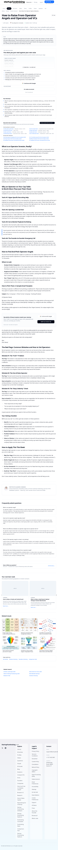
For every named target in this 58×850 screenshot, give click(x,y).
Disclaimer (34, 758)
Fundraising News (20, 825)
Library (4, 8)
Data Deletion (35, 795)
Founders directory (23, 659)
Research (19, 795)
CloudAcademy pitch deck (8, 128)
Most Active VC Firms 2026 (35, 671)
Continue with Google (30, 83)
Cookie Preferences (35, 798)
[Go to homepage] (14, 2)
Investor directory (13, 659)
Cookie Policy (35, 761)
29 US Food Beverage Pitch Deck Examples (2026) (39, 137)
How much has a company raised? (21, 787)
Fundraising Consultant (20, 820)
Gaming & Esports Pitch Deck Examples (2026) (12, 138)
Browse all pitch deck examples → (47, 122)
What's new (35, 818)
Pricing (35, 2)
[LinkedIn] (5, 748)
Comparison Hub (33, 659)
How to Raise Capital (20, 799)
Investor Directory (33, 675)
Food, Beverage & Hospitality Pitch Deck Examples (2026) (14, 137)
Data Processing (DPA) (36, 775)
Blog (18, 769)
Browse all (34, 815)
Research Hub (7, 675)
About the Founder (34, 811)
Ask (45, 8)
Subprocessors (36, 779)
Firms (18, 778)
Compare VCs (21, 775)
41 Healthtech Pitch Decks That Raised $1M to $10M (39, 140)
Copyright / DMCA (35, 771)
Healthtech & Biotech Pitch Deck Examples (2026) (39, 138)
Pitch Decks (15, 8)
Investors (19, 772)
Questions (41, 8)
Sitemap (34, 789)
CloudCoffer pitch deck (7, 130)
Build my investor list (46, 321)
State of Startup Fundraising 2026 (12, 673)
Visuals (35, 8)
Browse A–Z (20, 792)
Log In (41, 2)
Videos (20, 8)
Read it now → (6, 606)
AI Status (34, 805)
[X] (2, 748)
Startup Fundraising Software (20, 809)
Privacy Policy (35, 751)
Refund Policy (35, 767)
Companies (20, 783)
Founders (19, 780)
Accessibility (35, 786)
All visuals (19, 766)
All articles (5, 659)
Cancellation (35, 764)
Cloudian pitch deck (33, 132)
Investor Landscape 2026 (9, 671)
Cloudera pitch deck (33, 130)
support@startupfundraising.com (50, 752)
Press (33, 808)
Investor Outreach (14, 11)
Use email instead (7, 86)
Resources (28, 2)
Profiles (30, 8)
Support (34, 802)
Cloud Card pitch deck (33, 128)
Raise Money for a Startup (21, 803)
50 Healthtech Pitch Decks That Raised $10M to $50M (13, 140)
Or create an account (29, 89)
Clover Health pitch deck (34, 133)
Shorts (25, 8)
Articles (9, 8)
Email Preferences (35, 782)
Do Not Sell (35, 792)
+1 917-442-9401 (50, 757)
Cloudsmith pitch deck (7, 133)
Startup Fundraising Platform (20, 815)
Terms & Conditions (35, 755)
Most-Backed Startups (34, 673)
